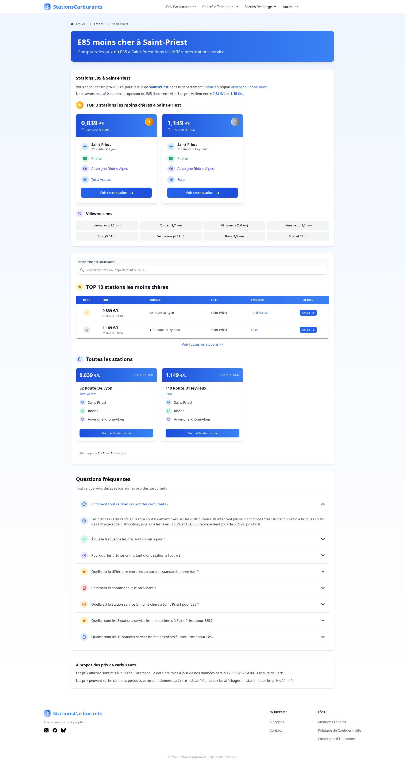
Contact (276, 730)
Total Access (101, 179)
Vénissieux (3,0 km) (234, 225)
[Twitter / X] (46, 730)
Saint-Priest (219, 313)
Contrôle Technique (218, 6)
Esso (181, 179)
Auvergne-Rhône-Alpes (249, 87)
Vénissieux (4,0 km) (170, 236)
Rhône (209, 87)
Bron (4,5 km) (298, 236)
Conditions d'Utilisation (336, 738)
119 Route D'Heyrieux (165, 330)
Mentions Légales (332, 722)
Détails (306, 312)
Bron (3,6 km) (107, 236)
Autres (288, 6)
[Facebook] (54, 730)
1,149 (179, 123)
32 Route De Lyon (162, 313)
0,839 (93, 123)
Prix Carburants (178, 6)
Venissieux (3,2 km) (298, 225)
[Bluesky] (63, 730)
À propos (277, 722)
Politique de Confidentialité (339, 730)
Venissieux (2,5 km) (107, 225)
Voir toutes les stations (200, 344)
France (99, 24)
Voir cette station (114, 192)
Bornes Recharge (258, 6)
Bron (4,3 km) (234, 236)
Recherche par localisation (96, 262)
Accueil (81, 24)
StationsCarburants (192, 757)
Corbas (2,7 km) (171, 225)
